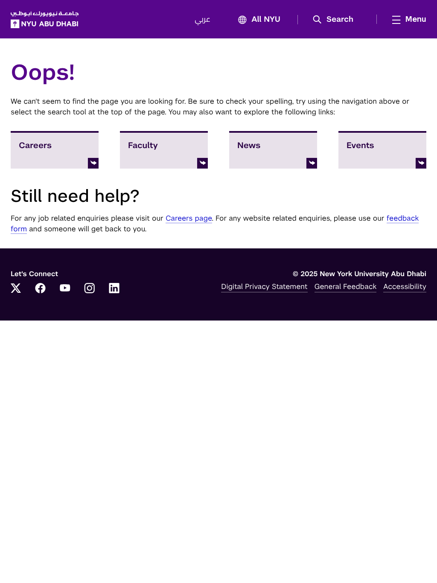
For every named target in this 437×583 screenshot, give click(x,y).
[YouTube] (65, 289)
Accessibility (404, 286)
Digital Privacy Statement (264, 286)
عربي (202, 19)
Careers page (189, 218)
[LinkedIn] (114, 289)
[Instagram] (89, 289)
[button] (336, 19)
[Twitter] (15, 289)
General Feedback (346, 286)
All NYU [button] (265, 19)
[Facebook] (40, 289)
